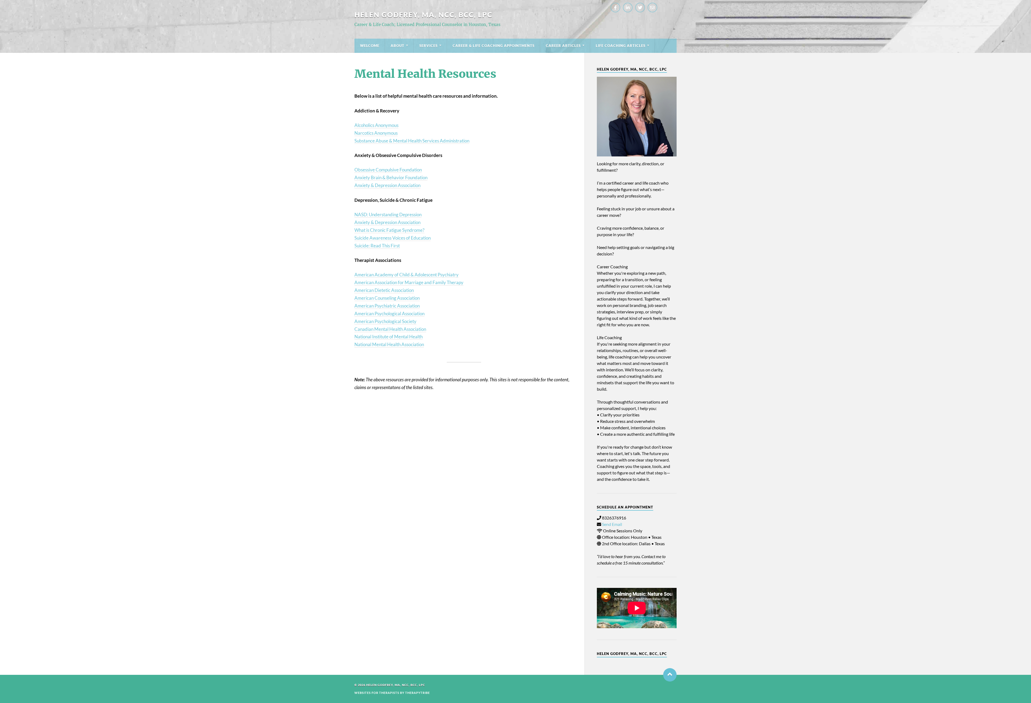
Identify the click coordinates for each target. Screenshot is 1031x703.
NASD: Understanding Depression (388, 214)
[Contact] (652, 7)
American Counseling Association (387, 298)
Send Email (612, 524)
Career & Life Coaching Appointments (494, 45)
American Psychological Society (385, 321)
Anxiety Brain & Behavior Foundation (390, 177)
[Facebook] (615, 7)
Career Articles (563, 45)
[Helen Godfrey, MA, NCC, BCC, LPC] (637, 116)
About (397, 45)
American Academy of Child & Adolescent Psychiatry (406, 274)
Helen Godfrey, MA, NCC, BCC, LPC (423, 15)
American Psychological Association (389, 313)
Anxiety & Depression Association (387, 185)
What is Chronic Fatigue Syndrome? (389, 230)
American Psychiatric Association (387, 306)
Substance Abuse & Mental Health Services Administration (411, 141)
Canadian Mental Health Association (390, 329)
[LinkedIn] (628, 7)
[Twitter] (640, 7)
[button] (670, 675)
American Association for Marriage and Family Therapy (408, 282)
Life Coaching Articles (620, 45)
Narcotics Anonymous (376, 133)
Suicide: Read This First (377, 245)
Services (428, 45)
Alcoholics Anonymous (376, 125)
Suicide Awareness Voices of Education (392, 238)
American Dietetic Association (384, 290)
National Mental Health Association (389, 344)
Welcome (369, 45)
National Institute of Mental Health (388, 336)
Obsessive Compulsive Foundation (388, 170)
